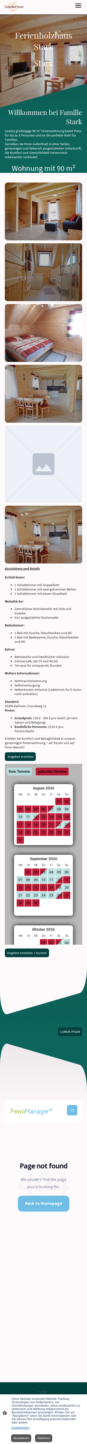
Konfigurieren (20, 1428)
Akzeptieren (21, 1438)
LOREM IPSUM (70, 1032)
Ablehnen (43, 1438)
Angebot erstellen (20, 756)
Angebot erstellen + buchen (27, 953)
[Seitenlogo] (14, 7)
